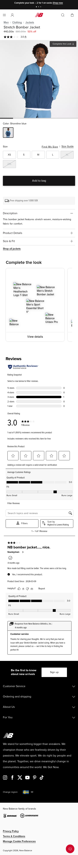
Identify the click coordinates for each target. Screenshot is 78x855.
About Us (9, 707)
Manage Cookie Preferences (19, 841)
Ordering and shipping (17, 696)
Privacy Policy (11, 831)
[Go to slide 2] (39, 7)
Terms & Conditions (14, 836)
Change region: (10, 792)
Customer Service (14, 686)
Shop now (58, 2)
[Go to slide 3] (41, 7)
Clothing (17, 22)
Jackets (29, 22)
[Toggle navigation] (4, 15)
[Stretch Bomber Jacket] (39, 79)
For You (8, 717)
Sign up (54, 672)
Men (6, 22)
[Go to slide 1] (37, 7)
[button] (12, 15)
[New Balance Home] (39, 15)
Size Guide (67, 146)
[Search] (63, 15)
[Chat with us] (70, 848)
